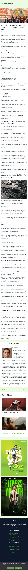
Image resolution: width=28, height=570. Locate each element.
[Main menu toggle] (25, 3)
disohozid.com (14, 522)
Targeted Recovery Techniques (8, 32)
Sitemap (14, 558)
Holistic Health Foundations (14, 533)
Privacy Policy (14, 560)
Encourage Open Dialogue (14, 545)
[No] (26, 566)
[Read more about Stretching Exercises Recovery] (14, 404)
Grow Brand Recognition (14, 546)
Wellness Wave (14, 540)
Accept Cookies (10, 568)
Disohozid (22, 250)
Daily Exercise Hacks (14, 534)
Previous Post (3, 389)
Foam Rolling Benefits (7, 431)
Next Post (25, 389)
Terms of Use (14, 548)
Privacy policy (18, 568)
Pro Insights (14, 537)
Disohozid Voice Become (14, 549)
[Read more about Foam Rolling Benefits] (14, 423)
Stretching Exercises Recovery (10, 412)
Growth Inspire (14, 550)
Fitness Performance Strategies (14, 536)
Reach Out (14, 552)
